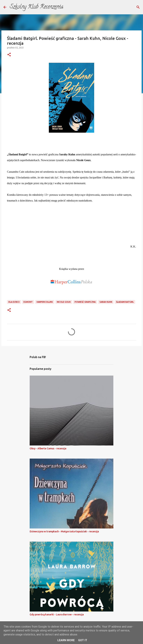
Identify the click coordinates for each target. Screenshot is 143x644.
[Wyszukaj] (138, 7)
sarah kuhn (106, 302)
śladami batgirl (125, 302)
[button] (9, 54)
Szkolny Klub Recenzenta (36, 7)
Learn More (66, 640)
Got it (82, 640)
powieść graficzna (85, 302)
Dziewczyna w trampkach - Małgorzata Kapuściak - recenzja (64, 531)
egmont (28, 302)
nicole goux (64, 302)
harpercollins (45, 302)
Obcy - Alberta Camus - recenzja (48, 448)
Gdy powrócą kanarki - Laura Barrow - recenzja (57, 614)
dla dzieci (14, 302)
